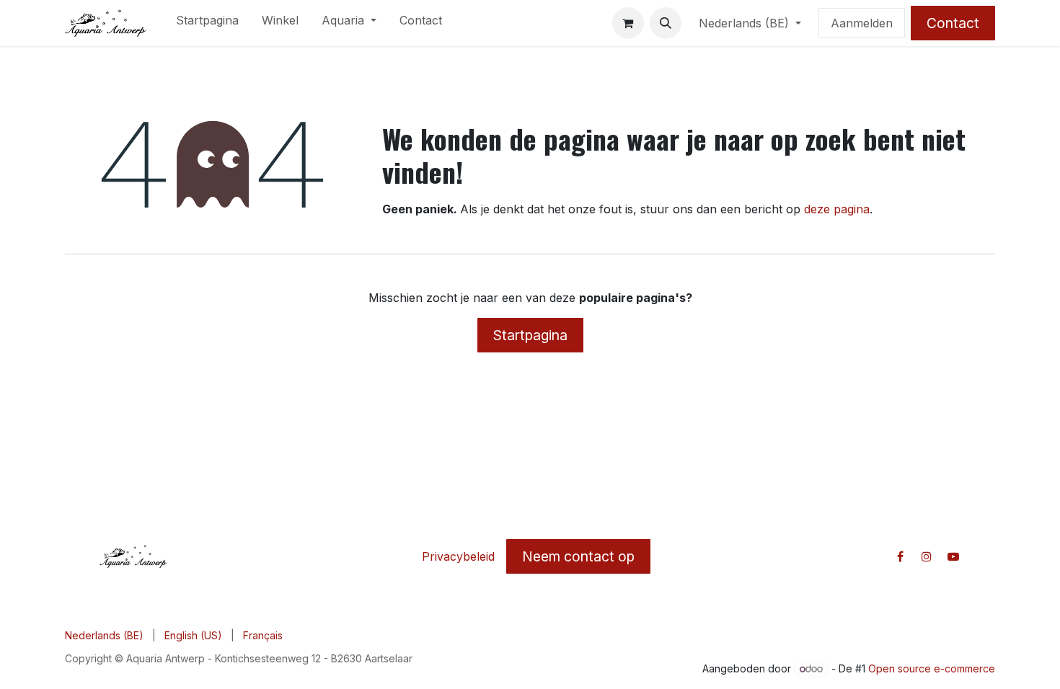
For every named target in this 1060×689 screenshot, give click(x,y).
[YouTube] (953, 556)
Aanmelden (862, 23)
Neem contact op (578, 556)
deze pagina (837, 209)
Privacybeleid (458, 556)
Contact (953, 23)
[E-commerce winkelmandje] (628, 23)
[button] (665, 23)
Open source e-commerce (931, 668)
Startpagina (530, 335)
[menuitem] (207, 23)
